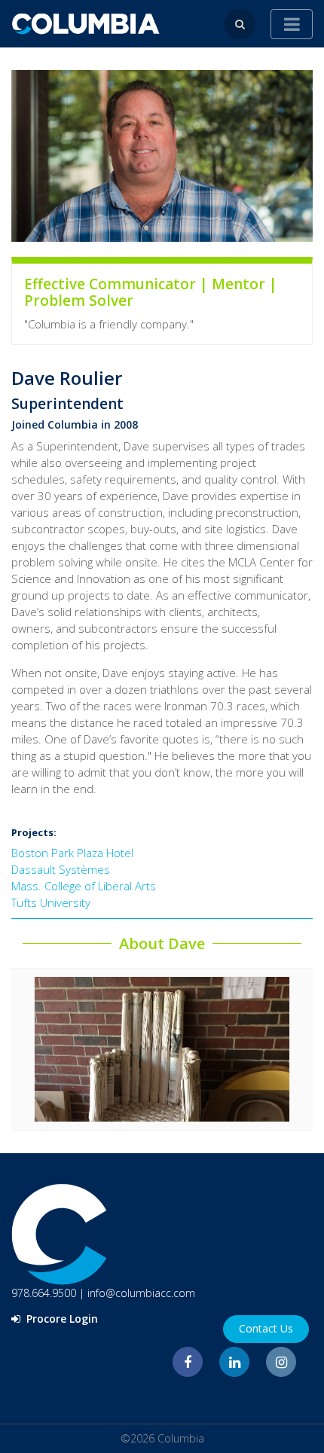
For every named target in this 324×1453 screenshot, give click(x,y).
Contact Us (266, 1328)
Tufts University (50, 902)
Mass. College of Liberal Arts (83, 885)
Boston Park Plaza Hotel (72, 852)
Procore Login (60, 1318)
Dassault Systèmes (60, 869)
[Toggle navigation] (292, 24)
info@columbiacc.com (141, 1293)
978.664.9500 (43, 1293)
